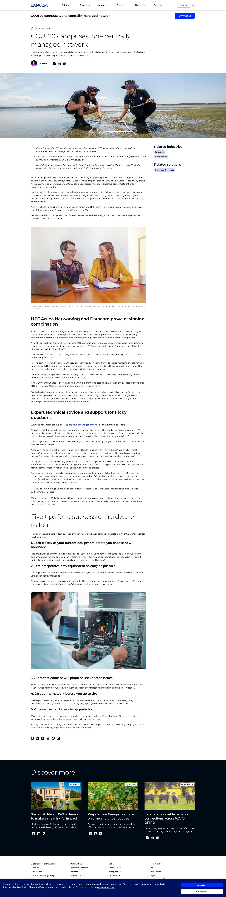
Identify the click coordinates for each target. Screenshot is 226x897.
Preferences (201, 891)
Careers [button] (158, 5)
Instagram (113, 872)
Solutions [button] (66, 5)
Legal (152, 875)
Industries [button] (103, 5)
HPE (116, 331)
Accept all (201, 885)
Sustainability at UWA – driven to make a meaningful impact (54, 816)
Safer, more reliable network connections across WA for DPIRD (167, 818)
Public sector (161, 156)
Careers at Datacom (79, 868)
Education (159, 152)
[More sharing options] (64, 63)
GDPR (152, 868)
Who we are (36, 872)
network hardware (57, 195)
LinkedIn (113, 875)
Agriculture (131, 784)
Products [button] (84, 5)
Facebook (113, 868)
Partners (74, 872)
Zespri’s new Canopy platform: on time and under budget (111, 816)
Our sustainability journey (42, 875)
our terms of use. (106, 887)
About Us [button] (139, 5)
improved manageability (81, 425)
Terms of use (155, 872)
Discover (121, 5)
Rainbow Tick (76, 875)
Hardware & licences (164, 170)
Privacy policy (156, 864)
